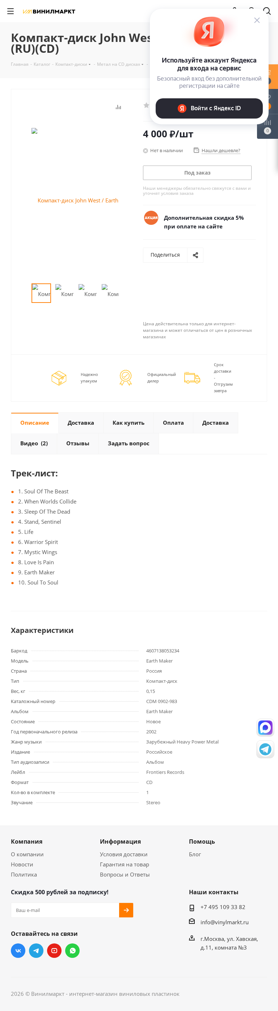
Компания (26, 841)
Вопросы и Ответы (125, 874)
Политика (24, 874)
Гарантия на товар (124, 864)
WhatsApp (72, 950)
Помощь (202, 841)
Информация (120, 841)
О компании (27, 854)
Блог (195, 854)
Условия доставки (124, 854)
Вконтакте (18, 950)
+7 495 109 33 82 (223, 907)
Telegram (36, 950)
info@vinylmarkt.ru (225, 922)
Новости (22, 864)
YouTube (54, 950)
